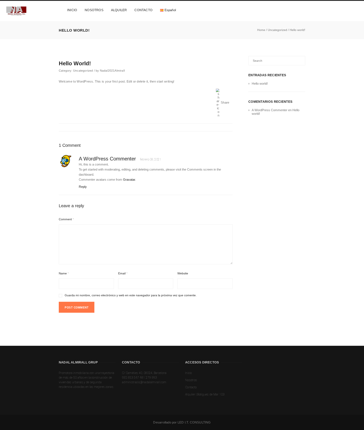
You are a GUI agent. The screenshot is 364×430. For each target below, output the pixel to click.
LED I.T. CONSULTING (194, 422)
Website (182, 273)
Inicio (188, 373)
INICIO (72, 10)
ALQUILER (119, 10)
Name (64, 273)
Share (225, 102)
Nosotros (191, 380)
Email (122, 273)
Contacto (191, 387)
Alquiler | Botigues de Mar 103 (205, 394)
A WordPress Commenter (269, 110)
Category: (66, 70)
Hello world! (260, 83)
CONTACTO (143, 10)
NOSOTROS (94, 10)
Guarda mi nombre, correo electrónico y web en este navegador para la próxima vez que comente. (131, 295)
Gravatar (129, 179)
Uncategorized (83, 70)
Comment (66, 219)
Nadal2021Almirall (112, 70)
